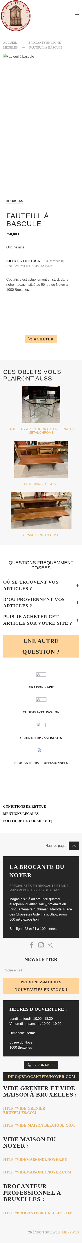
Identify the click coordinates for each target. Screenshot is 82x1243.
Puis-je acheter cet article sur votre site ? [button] (37, 620)
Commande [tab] (55, 261)
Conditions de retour (24, 806)
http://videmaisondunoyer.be (35, 1159)
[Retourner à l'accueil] (16, 16)
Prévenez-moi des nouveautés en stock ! (41, 986)
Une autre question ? (41, 646)
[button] (77, 16)
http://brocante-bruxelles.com (38, 1213)
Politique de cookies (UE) (27, 821)
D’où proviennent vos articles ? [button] (34, 603)
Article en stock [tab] (23, 261)
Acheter (43, 339)
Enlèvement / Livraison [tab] (29, 266)
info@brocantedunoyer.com (41, 1076)
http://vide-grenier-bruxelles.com (24, 1110)
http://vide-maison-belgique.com (39, 1125)
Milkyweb (70, 1232)
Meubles (14, 200)
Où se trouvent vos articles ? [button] (30, 585)
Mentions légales (21, 813)
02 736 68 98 (44, 1065)
